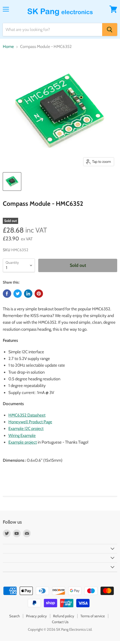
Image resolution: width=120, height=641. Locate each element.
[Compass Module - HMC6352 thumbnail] (12, 181)
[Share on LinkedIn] (28, 293)
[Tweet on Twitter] (17, 293)
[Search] (109, 29)
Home (8, 46)
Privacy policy (36, 616)
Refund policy (63, 616)
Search (14, 616)
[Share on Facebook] (7, 293)
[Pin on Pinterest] (39, 293)
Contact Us (60, 622)
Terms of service (92, 616)
